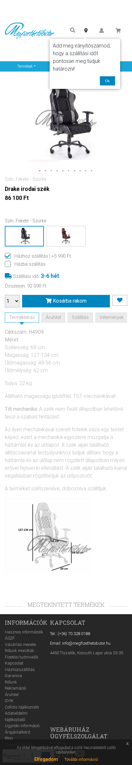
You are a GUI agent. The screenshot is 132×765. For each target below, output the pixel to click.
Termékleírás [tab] (22, 317)
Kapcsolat (14, 663)
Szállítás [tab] (80, 317)
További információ (81, 759)
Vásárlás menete (20, 644)
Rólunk (11, 682)
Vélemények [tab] (112, 317)
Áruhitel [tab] (53, 317)
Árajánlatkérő (17, 732)
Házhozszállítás (20, 669)
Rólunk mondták (19, 650)
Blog (9, 738)
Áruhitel (12, 694)
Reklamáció (15, 688)
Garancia (13, 675)
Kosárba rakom (69, 301)
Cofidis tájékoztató (22, 707)
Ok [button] (107, 81)
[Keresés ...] (72, 30)
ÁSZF (10, 638)
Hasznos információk (24, 632)
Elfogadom (46, 759)
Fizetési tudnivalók (21, 657)
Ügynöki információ (22, 725)
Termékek (25, 66)
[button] (40, 171)
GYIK (9, 700)
